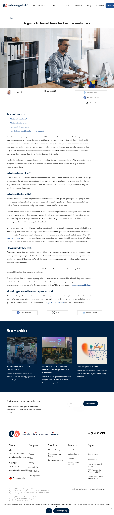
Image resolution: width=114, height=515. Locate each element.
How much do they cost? (19, 126)
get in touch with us (56, 302)
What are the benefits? (18, 122)
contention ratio (13, 238)
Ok (49, 510)
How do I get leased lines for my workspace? (26, 130)
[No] (111, 508)
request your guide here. (81, 285)
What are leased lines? (18, 118)
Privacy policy (61, 510)
